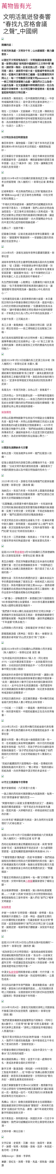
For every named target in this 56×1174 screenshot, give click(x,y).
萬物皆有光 (16, 6)
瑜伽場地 (6, 412)
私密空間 (13, 971)
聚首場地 (19, 551)
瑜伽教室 (6, 907)
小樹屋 (29, 881)
